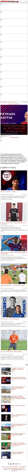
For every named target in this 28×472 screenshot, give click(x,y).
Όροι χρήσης (16, 466)
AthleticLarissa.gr (17, 469)
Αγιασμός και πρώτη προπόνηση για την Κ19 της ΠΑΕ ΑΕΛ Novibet (19, 425)
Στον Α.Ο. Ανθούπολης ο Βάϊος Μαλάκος (11, 351)
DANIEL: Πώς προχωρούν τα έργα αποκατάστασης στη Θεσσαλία (18, 388)
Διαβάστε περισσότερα (14, 104)
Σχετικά (3, 466)
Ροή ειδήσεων (5, 364)
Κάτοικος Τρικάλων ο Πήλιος (8, 191)
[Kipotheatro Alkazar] (14, 137)
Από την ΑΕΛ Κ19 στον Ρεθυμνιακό (10, 319)
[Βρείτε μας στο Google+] (16, 464)
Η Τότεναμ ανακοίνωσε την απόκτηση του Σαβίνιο (17, 453)
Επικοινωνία (9, 466)
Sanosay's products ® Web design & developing (14, 468)
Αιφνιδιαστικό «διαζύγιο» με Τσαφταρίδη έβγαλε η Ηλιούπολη (14, 253)
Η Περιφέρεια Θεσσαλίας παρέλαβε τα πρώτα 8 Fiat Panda (17, 369)
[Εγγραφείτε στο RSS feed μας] (19, 464)
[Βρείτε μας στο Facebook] (8, 464)
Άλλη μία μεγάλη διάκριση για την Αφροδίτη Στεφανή (18, 434)
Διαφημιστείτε (23, 466)
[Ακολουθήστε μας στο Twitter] (13, 464)
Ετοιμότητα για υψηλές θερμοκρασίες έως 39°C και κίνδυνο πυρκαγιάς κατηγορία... (18, 397)
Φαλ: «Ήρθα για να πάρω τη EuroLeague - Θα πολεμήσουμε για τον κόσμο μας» (18, 444)
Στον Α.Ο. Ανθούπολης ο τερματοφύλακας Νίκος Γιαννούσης (13, 223)
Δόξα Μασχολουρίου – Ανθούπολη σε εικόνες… (13, 285)
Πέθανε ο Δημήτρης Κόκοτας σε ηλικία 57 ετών (18, 415)
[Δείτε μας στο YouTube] (11, 464)
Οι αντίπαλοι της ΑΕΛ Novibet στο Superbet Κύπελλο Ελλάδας (19, 378)
